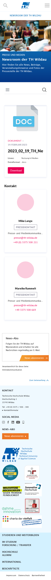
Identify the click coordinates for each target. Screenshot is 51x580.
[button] (5, 5)
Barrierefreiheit (38, 575)
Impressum (11, 575)
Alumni (6, 555)
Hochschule (10, 552)
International (11, 562)
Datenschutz (24, 575)
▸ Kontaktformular (10, 410)
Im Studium (9, 542)
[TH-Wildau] (25, 8)
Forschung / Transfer (16, 545)
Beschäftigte (10, 569)
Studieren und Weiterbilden (20, 535)
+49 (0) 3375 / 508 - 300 (17, 407)
